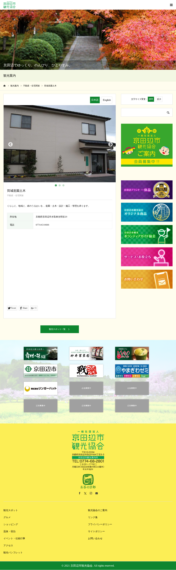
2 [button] (60, 186)
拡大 (159, 99)
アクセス (8, 545)
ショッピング (10, 524)
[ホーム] (4, 85)
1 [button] (56, 186)
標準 (151, 99)
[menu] (171, 5)
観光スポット (10, 510)
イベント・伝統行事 (14, 538)
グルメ (7, 517)
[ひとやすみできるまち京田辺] (9, 4)
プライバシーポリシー (100, 524)
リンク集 (93, 517)
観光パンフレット (13, 552)
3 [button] (64, 186)
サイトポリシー (96, 531)
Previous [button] (9, 143)
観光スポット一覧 (57, 329)
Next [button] (109, 143)
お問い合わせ (95, 538)
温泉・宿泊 (9, 531)
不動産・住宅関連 (15, 195)
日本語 (94, 99)
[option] (60, 143)
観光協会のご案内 (97, 510)
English (107, 100)
